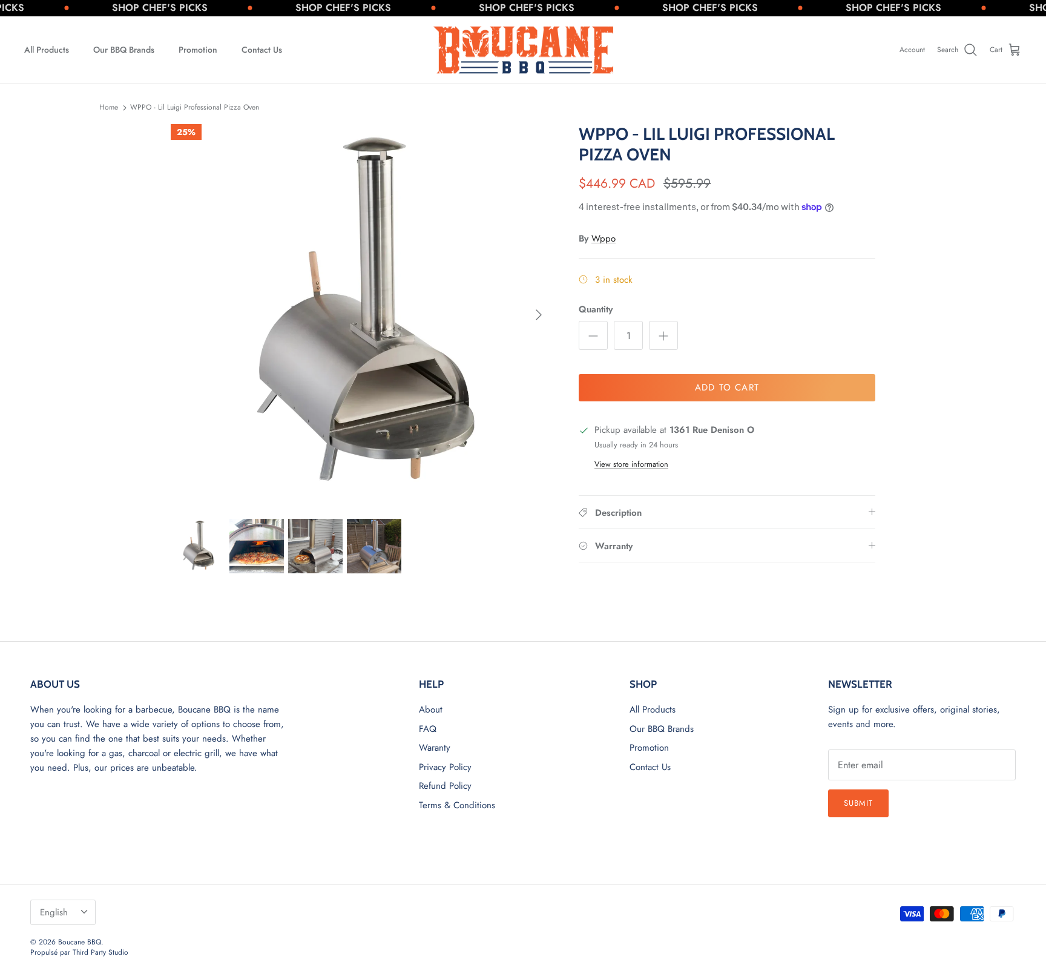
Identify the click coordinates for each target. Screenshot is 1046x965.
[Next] (538, 314)
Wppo (603, 238)
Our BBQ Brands (123, 50)
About (430, 709)
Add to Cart (727, 387)
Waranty (434, 747)
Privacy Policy (445, 767)
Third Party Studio (100, 952)
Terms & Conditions (457, 805)
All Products (46, 50)
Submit (858, 803)
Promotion (198, 50)
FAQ (427, 729)
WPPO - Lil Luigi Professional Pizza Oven (194, 107)
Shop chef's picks (142, 8)
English (54, 912)
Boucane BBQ (79, 942)
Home (108, 107)
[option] (361, 315)
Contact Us (262, 50)
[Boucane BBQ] (523, 50)
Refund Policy (445, 785)
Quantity (596, 309)
